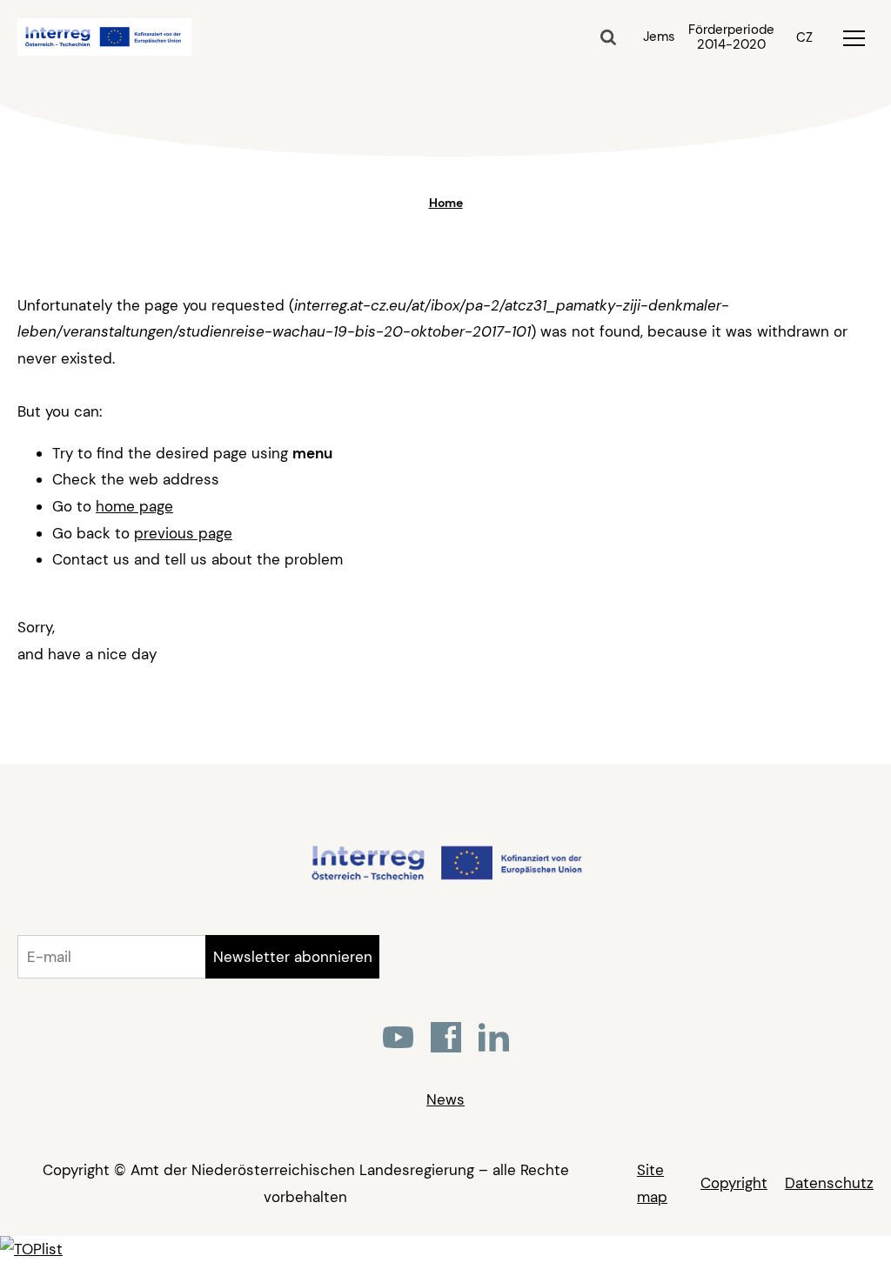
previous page (183, 533)
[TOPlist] (31, 1249)
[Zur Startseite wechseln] (446, 877)
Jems (659, 36)
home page (134, 506)
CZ (804, 37)
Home (446, 202)
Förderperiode (731, 37)
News (445, 1099)
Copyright (733, 1182)
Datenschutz (829, 1182)
